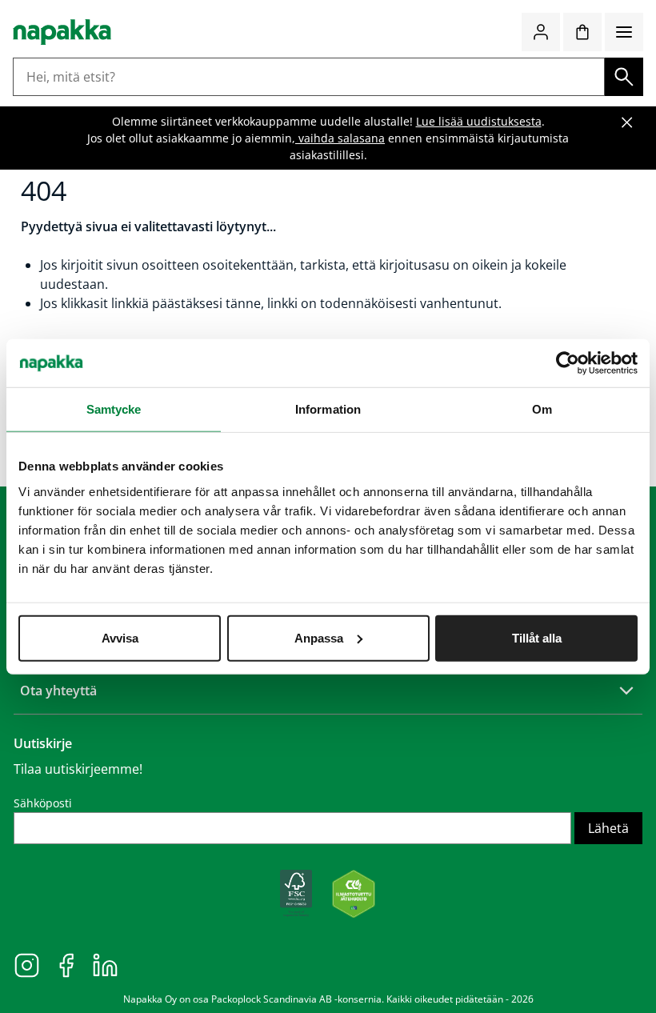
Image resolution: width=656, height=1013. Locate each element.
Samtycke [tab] (114, 409)
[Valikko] (624, 32)
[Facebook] (66, 964)
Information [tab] (328, 409)
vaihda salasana (340, 138)
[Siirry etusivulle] (62, 32)
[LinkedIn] (105, 964)
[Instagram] (27, 964)
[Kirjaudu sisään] (541, 32)
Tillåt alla (537, 637)
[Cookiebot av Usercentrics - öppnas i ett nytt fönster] (568, 363)
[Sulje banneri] (627, 122)
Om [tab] (542, 409)
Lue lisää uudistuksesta (479, 121)
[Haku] (624, 77)
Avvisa (120, 637)
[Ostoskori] (582, 32)
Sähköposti (43, 803)
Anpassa (318, 637)
